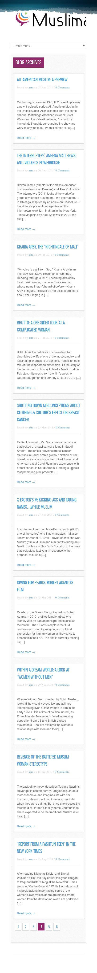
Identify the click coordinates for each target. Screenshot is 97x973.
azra (31, 87)
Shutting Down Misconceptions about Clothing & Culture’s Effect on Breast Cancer (48, 413)
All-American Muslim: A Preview (42, 80)
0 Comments (62, 87)
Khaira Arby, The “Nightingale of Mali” (47, 247)
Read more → (26, 137)
